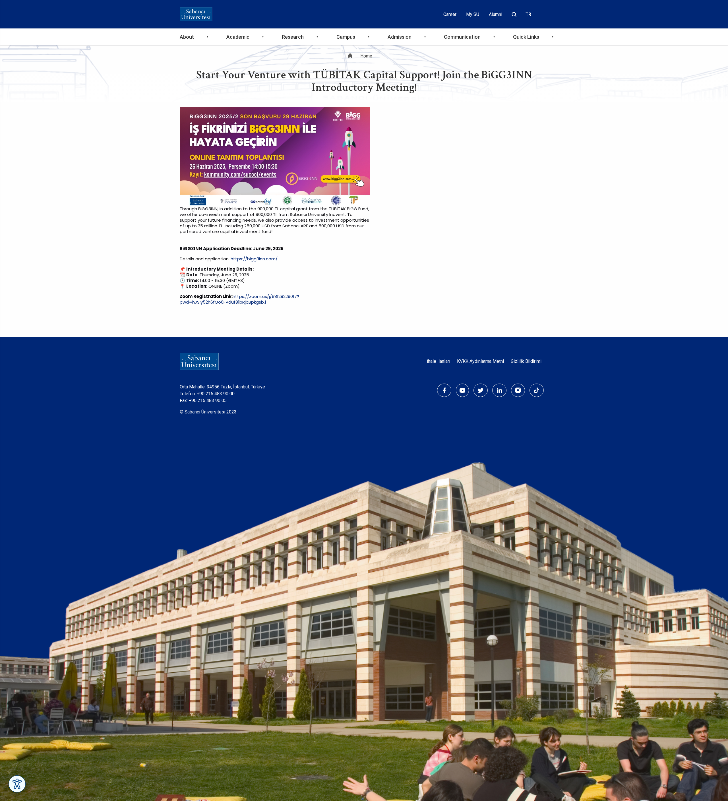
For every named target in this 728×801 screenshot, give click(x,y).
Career (449, 14)
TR (528, 14)
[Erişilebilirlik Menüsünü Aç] (17, 783)
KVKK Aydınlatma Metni (480, 361)
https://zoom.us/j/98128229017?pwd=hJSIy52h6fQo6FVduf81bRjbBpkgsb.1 (239, 299)
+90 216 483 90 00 (216, 393)
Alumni (495, 14)
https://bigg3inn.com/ (254, 259)
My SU (472, 14)
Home (366, 56)
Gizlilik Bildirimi (526, 361)
